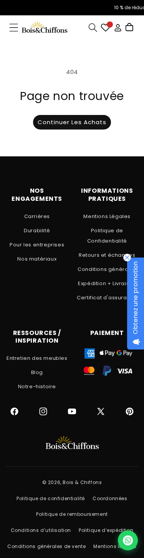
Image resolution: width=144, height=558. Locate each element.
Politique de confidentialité (51, 498)
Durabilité (37, 230)
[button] (13, 27)
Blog (37, 372)
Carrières (37, 216)
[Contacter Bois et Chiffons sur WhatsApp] (128, 540)
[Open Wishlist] (105, 28)
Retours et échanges (107, 255)
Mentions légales (115, 546)
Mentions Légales (107, 216)
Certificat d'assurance (107, 297)
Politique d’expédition (106, 530)
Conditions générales (107, 269)
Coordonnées (110, 498)
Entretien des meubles (37, 358)
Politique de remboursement (72, 514)
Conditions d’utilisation (41, 530)
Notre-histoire (37, 386)
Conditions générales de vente (46, 546)
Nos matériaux (36, 259)
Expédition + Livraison (107, 283)
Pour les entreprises (37, 244)
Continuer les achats (72, 122)
